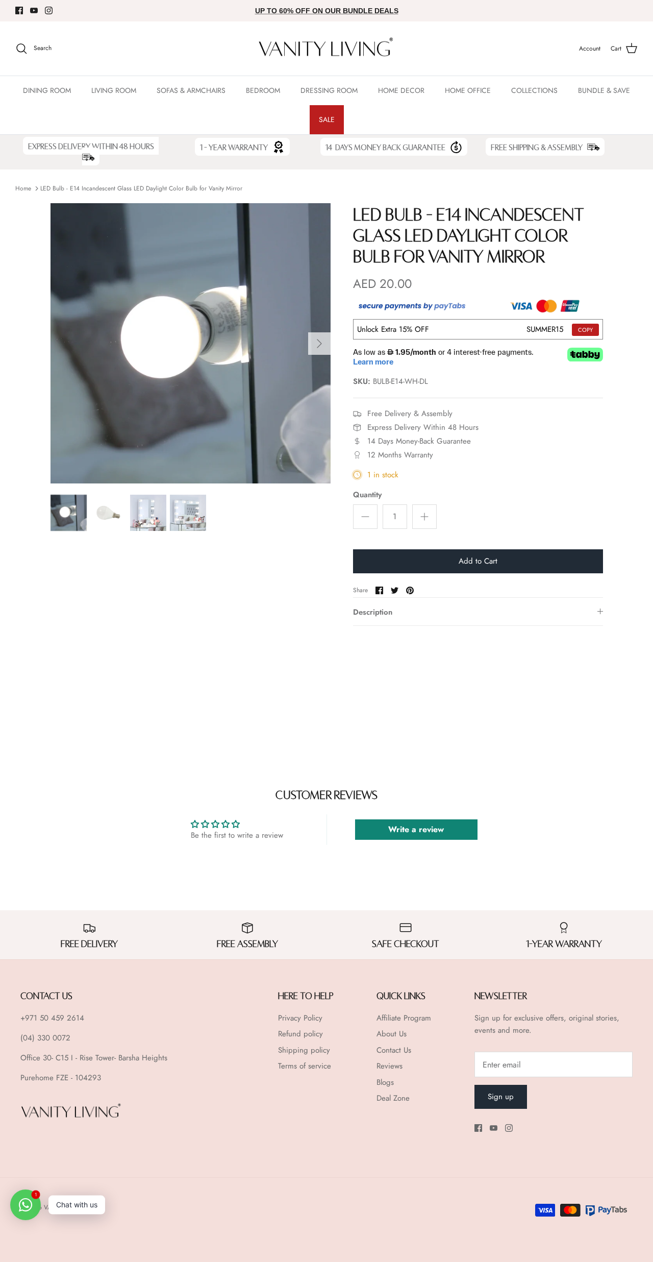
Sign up (501, 1096)
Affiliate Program (403, 1018)
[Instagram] (49, 10)
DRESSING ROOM (329, 90)
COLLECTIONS (534, 90)
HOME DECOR (401, 90)
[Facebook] (19, 10)
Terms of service (304, 1066)
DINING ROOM (47, 90)
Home (23, 188)
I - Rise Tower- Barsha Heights (119, 1057)
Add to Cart (478, 561)
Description (372, 612)
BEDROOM (263, 90)
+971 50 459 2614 (52, 1018)
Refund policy (300, 1033)
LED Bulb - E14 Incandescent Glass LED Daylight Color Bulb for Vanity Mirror (141, 188)
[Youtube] (34, 10)
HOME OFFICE (468, 90)
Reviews (389, 1066)
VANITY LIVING (64, 1207)
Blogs (385, 1082)
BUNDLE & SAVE (604, 90)
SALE (327, 119)
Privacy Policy (300, 1018)
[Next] (319, 343)
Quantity (367, 495)
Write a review (416, 829)
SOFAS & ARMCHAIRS (191, 90)
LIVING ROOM (113, 90)
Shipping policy (304, 1050)
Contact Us (393, 1050)
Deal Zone (393, 1098)
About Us (391, 1033)
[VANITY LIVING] (326, 49)
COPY (585, 330)
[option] (191, 343)
